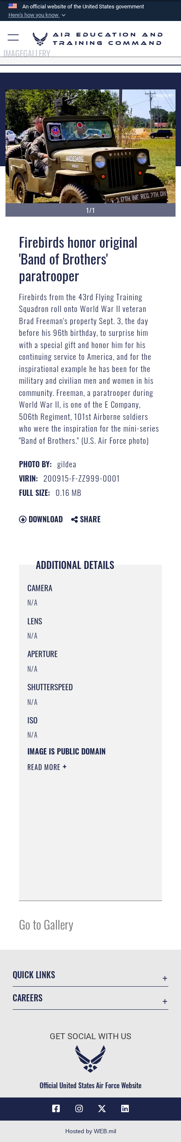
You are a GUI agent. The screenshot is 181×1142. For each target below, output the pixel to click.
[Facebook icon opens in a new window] (56, 1109)
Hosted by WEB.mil (90, 1131)
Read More (45, 767)
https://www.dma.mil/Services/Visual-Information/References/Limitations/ (78, 873)
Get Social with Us (90, 1036)
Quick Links (34, 975)
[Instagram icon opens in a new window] (79, 1109)
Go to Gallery (46, 924)
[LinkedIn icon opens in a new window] (125, 1109)
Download (45, 518)
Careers (28, 998)
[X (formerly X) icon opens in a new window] (102, 1109)
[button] (37, 15)
